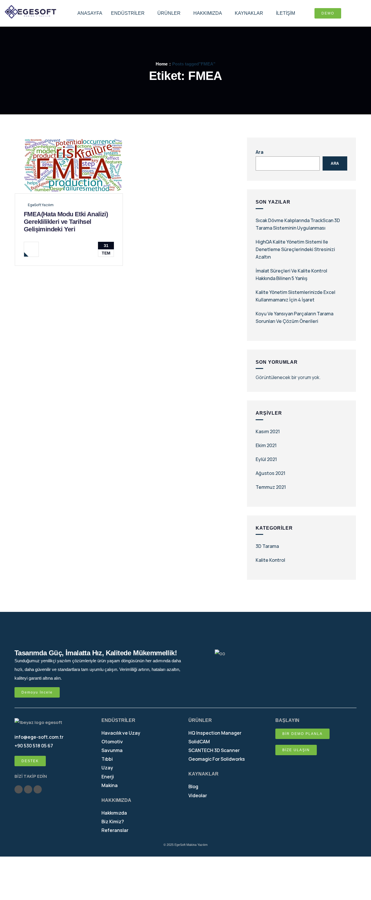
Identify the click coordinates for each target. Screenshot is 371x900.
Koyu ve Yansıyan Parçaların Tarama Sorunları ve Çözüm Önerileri (294, 317)
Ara (259, 152)
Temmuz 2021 (271, 487)
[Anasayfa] (30, 12)
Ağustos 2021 (270, 473)
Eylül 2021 (266, 459)
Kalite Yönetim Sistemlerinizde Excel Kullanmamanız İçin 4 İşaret (295, 296)
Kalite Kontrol (270, 560)
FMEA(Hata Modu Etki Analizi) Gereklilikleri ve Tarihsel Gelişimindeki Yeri (66, 222)
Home (162, 63)
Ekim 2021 (266, 445)
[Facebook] (28, 789)
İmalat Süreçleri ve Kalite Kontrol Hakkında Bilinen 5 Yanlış (291, 274)
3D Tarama (267, 546)
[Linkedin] (38, 789)
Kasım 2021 (268, 431)
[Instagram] (18, 789)
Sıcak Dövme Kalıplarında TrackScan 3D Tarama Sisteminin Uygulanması (298, 224)
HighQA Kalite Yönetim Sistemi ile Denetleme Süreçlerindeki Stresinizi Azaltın (295, 249)
